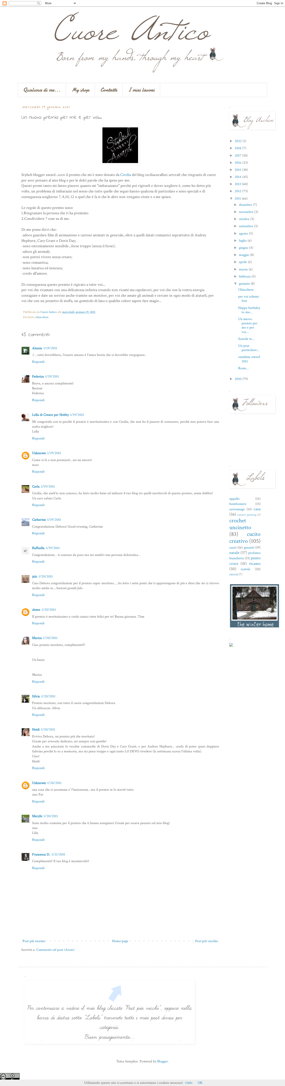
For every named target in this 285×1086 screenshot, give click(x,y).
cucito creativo (245, 538)
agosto (244, 233)
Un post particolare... (248, 347)
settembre (246, 226)
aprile (243, 262)
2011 (238, 198)
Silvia (36, 696)
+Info (188, 1082)
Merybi (37, 816)
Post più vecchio (206, 941)
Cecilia (125, 174)
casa (257, 509)
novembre (246, 212)
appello (234, 498)
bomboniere (237, 504)
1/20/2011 (46, 576)
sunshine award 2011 (249, 359)
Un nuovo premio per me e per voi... (247, 325)
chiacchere (42, 317)
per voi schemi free (248, 298)
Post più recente (33, 941)
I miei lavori (141, 90)
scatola (245, 569)
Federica (38, 376)
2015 (238, 169)
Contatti (108, 90)
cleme (36, 609)
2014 (238, 177)
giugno (244, 247)
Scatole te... (246, 339)
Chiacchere (246, 289)
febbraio (245, 276)
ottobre (244, 219)
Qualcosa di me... (41, 90)
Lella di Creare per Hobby (50, 414)
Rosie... (243, 368)
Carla (36, 486)
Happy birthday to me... (249, 310)
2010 (238, 379)
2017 (238, 155)
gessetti (249, 547)
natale (234, 552)
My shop (80, 90)
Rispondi (38, 361)
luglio (243, 240)
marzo (244, 269)
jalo (34, 576)
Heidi (36, 729)
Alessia (37, 348)
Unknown (39, 453)
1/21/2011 (58, 854)
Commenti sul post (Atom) (55, 949)
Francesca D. (41, 854)
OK (200, 1082)
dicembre (246, 204)
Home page (120, 941)
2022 (239, 141)
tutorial (233, 574)
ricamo (255, 563)
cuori (232, 547)
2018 (238, 148)
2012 (238, 191)
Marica (37, 638)
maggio (244, 255)
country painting (246, 514)
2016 (238, 162)
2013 (238, 184)
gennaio (245, 283)
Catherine (39, 519)
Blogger (162, 1061)
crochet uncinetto (240, 524)
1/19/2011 (50, 348)
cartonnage (237, 509)
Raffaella (38, 548)
